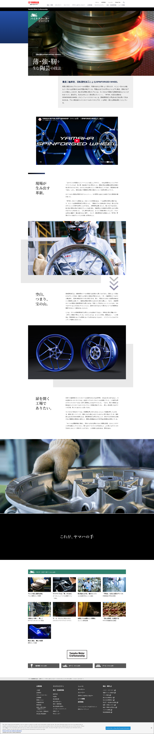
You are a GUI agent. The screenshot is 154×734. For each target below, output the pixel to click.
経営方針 (55, 694)
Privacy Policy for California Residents (12, 730)
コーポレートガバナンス (59, 708)
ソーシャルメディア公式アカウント (87, 706)
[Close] (151, 728)
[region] (77, 728)
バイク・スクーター (78, 678)
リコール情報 (106, 709)
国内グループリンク (83, 709)
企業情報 (89, 5)
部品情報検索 (106, 712)
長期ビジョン (40, 700)
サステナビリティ (99, 5)
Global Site (117, 2)
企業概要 (38, 697)
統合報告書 (56, 699)
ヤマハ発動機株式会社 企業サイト (36, 678)
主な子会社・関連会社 (42, 711)
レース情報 (122, 5)
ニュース (110, 2)
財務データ (56, 711)
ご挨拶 (38, 690)
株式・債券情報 (57, 704)
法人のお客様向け (108, 700)
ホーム (97, 2)
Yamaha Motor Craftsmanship (38, 9)
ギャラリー (58, 5)
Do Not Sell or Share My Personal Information (118, 728)
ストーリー (67, 5)
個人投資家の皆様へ (58, 706)
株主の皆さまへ (57, 701)
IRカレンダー (56, 713)
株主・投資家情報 (111, 5)
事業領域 (38, 705)
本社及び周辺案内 (41, 713)
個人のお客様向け (108, 697)
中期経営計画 (40, 702)
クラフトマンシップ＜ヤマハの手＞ (64, 678)
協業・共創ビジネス (108, 705)
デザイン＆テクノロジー (85, 695)
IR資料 (55, 696)
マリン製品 (106, 695)
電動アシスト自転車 (108, 692)
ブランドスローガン (41, 695)
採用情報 (103, 2)
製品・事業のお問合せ (109, 707)
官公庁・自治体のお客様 (109, 702)
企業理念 (38, 692)
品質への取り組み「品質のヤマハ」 (41, 708)
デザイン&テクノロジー (78, 5)
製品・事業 (50, 5)
